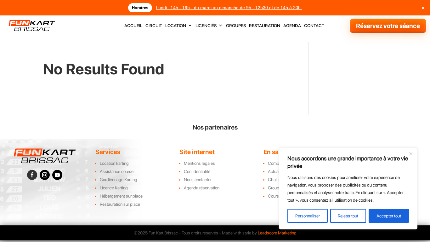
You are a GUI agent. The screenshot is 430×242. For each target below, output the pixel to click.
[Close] (411, 153)
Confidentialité (197, 171)
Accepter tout (388, 215)
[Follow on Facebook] (32, 175)
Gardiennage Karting (118, 179)
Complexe (277, 163)
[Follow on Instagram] (45, 175)
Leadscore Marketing (277, 232)
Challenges (278, 179)
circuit (153, 25)
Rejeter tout (348, 215)
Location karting (114, 163)
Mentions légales (199, 163)
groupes (236, 25)
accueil (133, 25)
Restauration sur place (120, 204)
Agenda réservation (201, 187)
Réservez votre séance (388, 26)
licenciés (206, 25)
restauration (264, 25)
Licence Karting (114, 187)
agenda (292, 25)
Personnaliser (307, 215)
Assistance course (116, 171)
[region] (348, 188)
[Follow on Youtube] (57, 175)
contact (314, 25)
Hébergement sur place (121, 196)
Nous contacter (198, 179)
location (175, 25)
